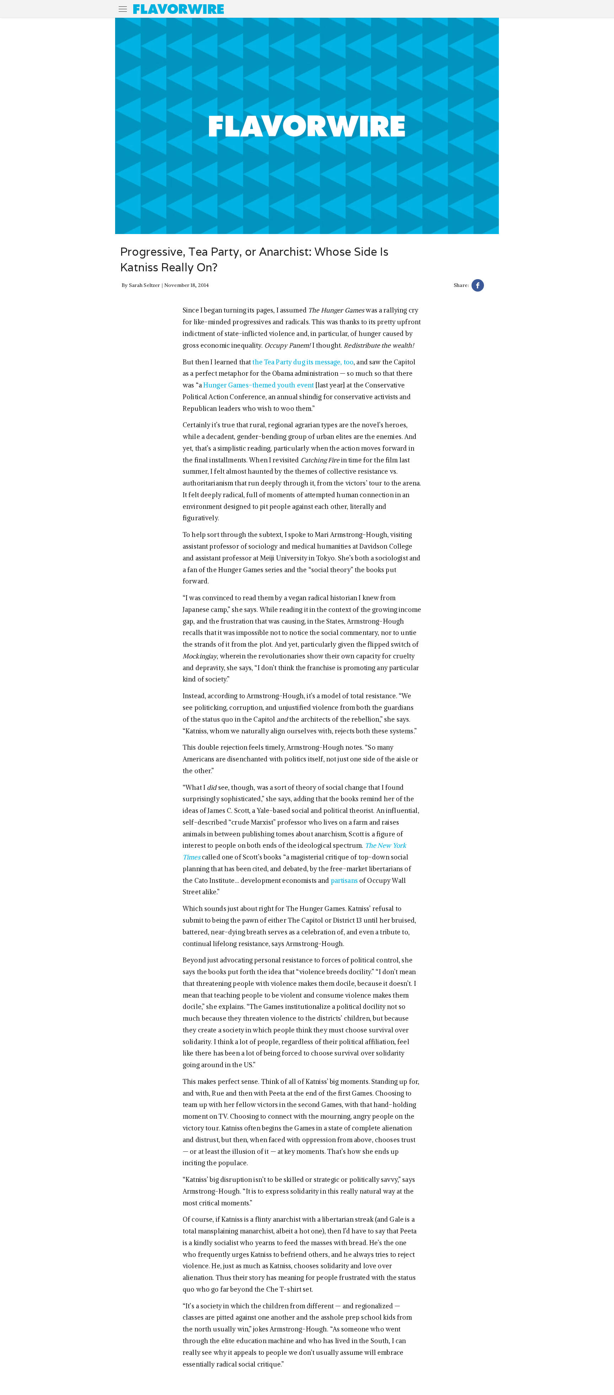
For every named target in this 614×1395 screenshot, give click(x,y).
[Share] (478, 286)
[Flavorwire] (178, 9)
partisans (344, 880)
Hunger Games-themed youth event (258, 385)
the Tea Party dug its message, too (303, 362)
